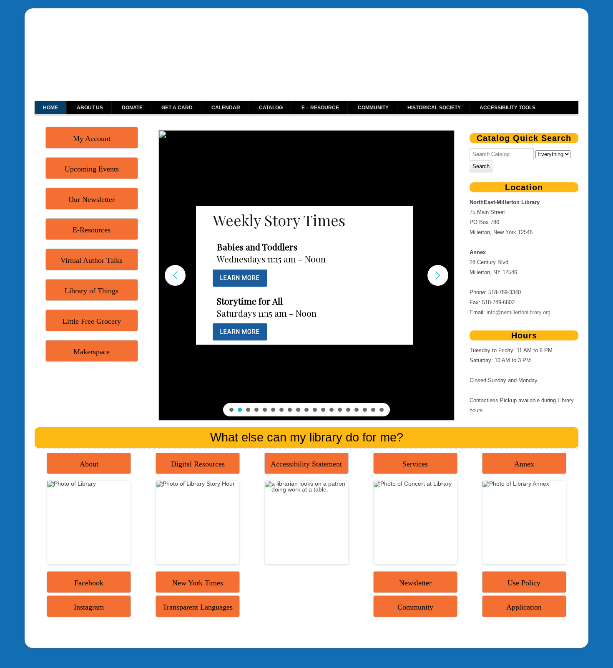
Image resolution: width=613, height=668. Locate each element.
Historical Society (434, 108)
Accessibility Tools (507, 108)
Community (373, 108)
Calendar (225, 108)
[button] (175, 275)
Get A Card (177, 108)
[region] (306, 275)
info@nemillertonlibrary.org (518, 312)
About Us (90, 108)
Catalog (271, 108)
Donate (132, 108)
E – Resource (320, 108)
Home (50, 108)
